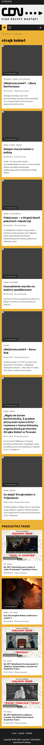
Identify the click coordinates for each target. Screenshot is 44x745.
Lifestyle (15, 79)
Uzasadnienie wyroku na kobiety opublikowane (19, 288)
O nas (14, 733)
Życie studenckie (24, 79)
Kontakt (29, 733)
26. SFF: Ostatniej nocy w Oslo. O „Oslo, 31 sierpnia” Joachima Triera (20, 568)
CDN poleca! (7, 79)
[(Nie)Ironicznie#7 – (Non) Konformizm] (22, 60)
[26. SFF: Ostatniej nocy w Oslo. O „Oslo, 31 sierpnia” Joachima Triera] (22, 545)
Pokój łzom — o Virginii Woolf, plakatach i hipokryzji (22, 219)
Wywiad (12, 411)
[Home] (4, 27)
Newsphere (35, 739)
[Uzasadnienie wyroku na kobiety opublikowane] (22, 263)
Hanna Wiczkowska (22, 621)
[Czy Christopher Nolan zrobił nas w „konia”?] (22, 593)
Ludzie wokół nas (15, 213)
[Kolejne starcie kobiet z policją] (22, 126)
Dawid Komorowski (22, 436)
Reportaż (19, 145)
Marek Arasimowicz (22, 91)
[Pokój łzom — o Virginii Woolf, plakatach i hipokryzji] (22, 194)
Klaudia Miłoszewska (23, 502)
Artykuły (6, 145)
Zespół (21, 733)
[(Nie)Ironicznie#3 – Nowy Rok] (22, 326)
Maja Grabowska (21, 573)
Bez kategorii (14, 282)
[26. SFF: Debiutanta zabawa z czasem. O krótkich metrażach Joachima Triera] (22, 693)
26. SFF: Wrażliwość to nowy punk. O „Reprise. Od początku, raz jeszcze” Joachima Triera (21, 666)
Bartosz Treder (21, 157)
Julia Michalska (21, 225)
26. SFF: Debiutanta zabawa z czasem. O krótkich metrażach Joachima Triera (18, 717)
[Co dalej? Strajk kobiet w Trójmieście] (22, 471)
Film (5, 564)
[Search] (40, 27)
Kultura (9, 564)
